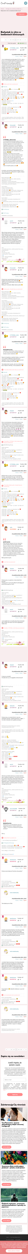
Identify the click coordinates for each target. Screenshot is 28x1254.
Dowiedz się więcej (21, 1247)
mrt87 (11, 221)
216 (20, 39)
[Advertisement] (14, 23)
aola (11, 527)
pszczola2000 (13, 808)
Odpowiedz (21, 14)
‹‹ (5, 40)
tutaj (4, 1090)
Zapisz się (15, 1094)
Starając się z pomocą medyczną (13, 9)
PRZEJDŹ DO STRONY (14, 1251)
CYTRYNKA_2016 (14, 48)
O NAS (7, 1237)
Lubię (20, 56)
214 (15, 39)
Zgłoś (25, 56)
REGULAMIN (17, 1239)
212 (10, 39)
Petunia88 (12, 125)
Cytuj (16, 56)
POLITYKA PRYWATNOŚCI (15, 1237)
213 (13, 39)
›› (25, 40)
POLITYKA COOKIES (10, 1239)
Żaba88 (12, 410)
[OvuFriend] (7, 4)
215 (18, 39)
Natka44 (12, 705)
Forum (2, 9)
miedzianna (13, 859)
